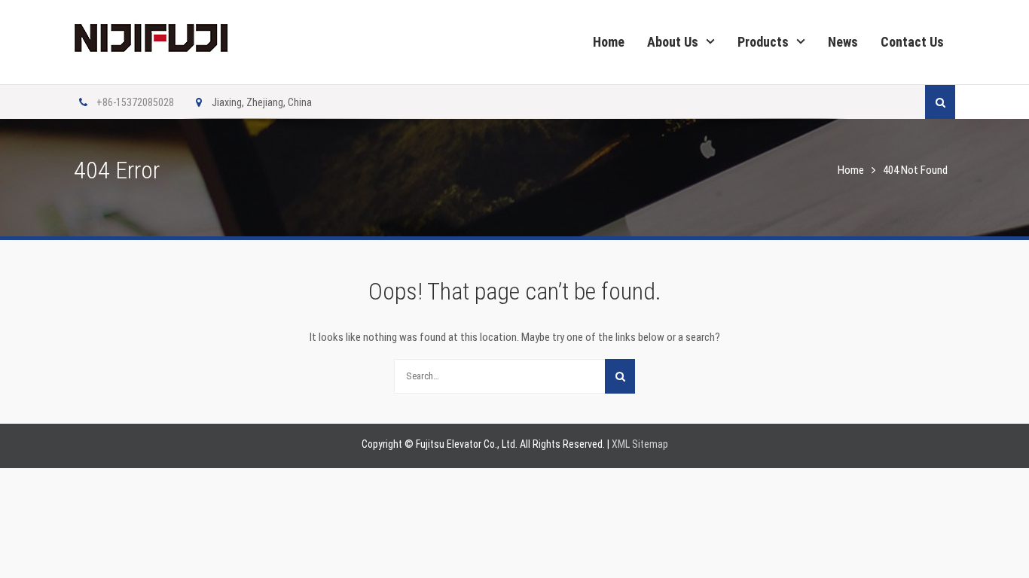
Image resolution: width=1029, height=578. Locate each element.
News (843, 42)
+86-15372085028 (135, 102)
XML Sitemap (640, 444)
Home (608, 42)
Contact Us (912, 42)
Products (763, 42)
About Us (672, 42)
